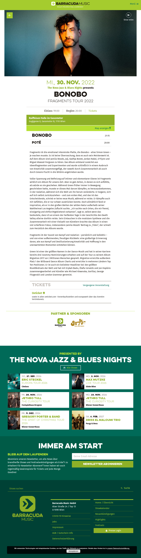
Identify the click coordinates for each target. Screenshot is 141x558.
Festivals (99, 525)
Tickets (93, 110)
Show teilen (129, 20)
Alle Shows (72, 367)
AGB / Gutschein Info (62, 533)
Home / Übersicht (104, 502)
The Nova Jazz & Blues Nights (65, 87)
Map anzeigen (102, 128)
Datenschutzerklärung (63, 538)
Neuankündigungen (105, 514)
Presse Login (115, 530)
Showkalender (102, 508)
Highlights (100, 519)
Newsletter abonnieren (102, 464)
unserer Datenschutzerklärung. (118, 548)
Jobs (54, 521)
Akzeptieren (73, 551)
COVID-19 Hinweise (61, 516)
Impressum (57, 527)
